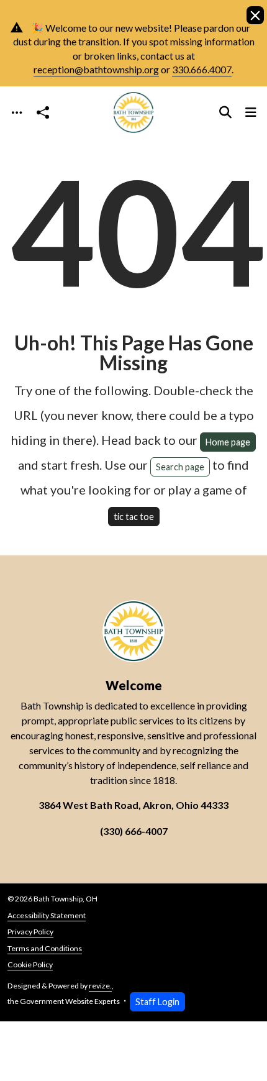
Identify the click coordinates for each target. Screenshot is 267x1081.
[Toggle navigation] (17, 112)
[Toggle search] (225, 112)
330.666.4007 (202, 69)
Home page (228, 442)
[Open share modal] (43, 112)
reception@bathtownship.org (96, 69)
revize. (100, 985)
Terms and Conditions (44, 948)
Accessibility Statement (46, 915)
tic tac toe (134, 516)
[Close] (255, 15)
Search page (180, 467)
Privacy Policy (30, 931)
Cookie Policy (30, 964)
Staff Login (157, 1002)
